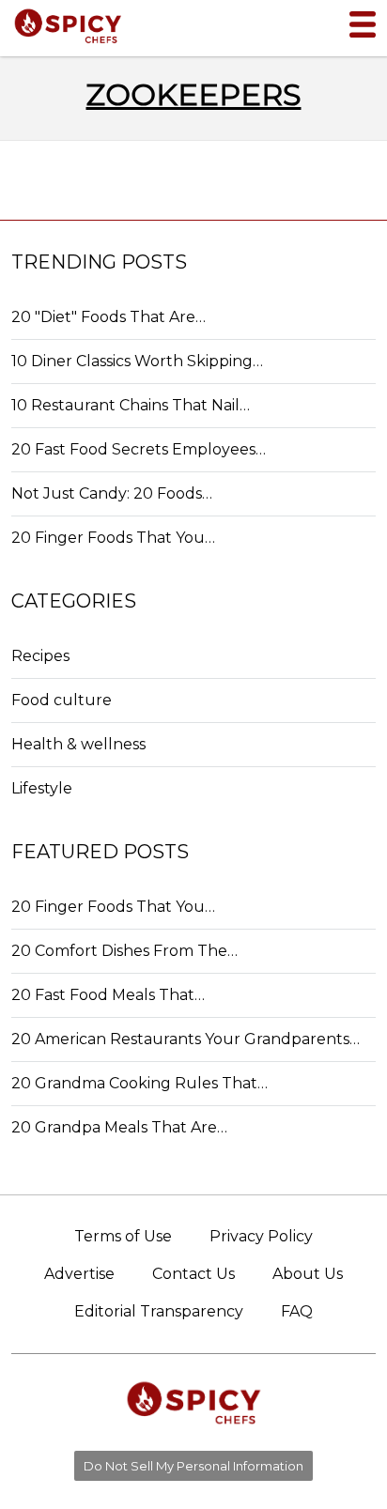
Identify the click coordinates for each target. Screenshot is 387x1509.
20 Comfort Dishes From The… (124, 951)
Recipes (40, 656)
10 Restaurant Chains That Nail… (130, 405)
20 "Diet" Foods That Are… (108, 317)
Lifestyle (41, 788)
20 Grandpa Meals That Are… (119, 1127)
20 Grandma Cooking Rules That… (139, 1083)
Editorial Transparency (158, 1311)
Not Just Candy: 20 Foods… (111, 493)
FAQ (297, 1311)
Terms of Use (123, 1236)
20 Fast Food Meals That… (108, 995)
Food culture (61, 700)
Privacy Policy (261, 1236)
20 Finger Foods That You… (113, 538)
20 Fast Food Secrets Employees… (138, 449)
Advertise (79, 1274)
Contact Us (193, 1274)
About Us (307, 1274)
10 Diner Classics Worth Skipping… (137, 361)
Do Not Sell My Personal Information (193, 1465)
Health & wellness (78, 744)
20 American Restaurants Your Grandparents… (185, 1039)
